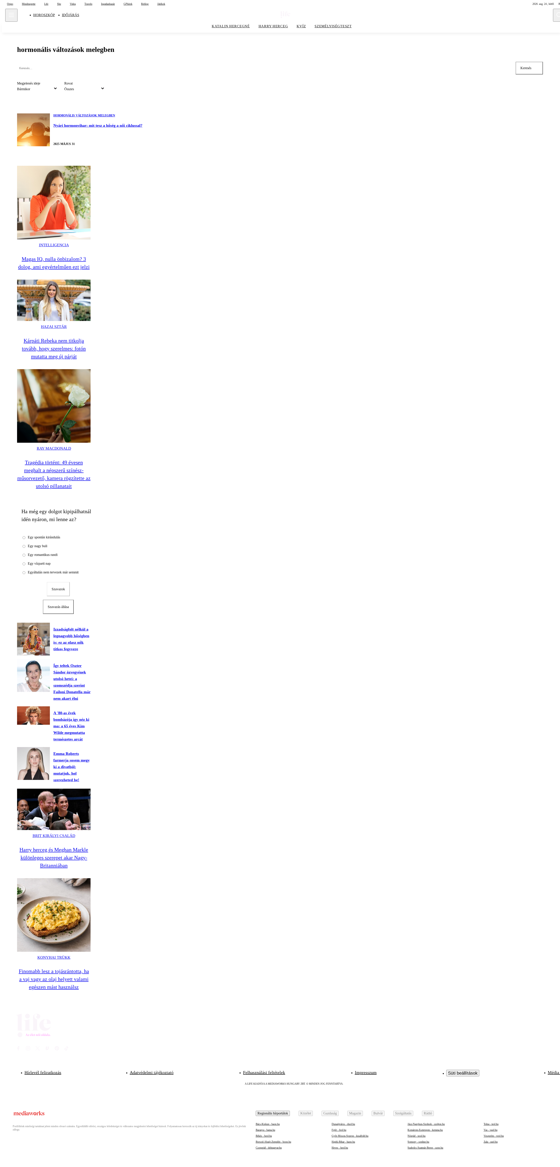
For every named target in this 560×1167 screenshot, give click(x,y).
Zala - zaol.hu (491, 1141)
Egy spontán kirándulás (44, 537)
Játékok (161, 3)
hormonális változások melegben (84, 115)
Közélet (305, 1113)
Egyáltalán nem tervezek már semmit (53, 572)
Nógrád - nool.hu (416, 1135)
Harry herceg (273, 26)
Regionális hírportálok (272, 1113)
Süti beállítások (463, 1073)
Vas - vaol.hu (490, 1130)
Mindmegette (28, 3)
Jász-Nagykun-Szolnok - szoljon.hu (426, 1124)
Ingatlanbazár (108, 3)
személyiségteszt (333, 26)
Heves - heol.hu (340, 1147)
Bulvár (378, 1113)
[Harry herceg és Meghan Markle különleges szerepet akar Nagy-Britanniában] (54, 809)
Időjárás (70, 15)
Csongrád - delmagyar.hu (269, 1147)
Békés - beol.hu (264, 1135)
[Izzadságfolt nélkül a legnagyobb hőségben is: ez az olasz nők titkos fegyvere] (33, 639)
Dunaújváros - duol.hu (343, 1124)
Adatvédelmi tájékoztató (151, 1072)
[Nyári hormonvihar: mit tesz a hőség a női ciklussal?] (33, 129)
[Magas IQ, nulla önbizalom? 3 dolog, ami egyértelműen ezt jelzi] (54, 202)
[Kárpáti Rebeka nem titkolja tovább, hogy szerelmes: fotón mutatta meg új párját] (54, 300)
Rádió (428, 1113)
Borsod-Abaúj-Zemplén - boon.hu (273, 1141)
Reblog (145, 3)
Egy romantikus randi (43, 555)
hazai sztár (54, 326)
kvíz (301, 26)
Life (46, 3)
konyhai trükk (53, 957)
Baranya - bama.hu (265, 1130)
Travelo (88, 3)
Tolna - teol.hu (491, 1124)
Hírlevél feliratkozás (42, 1072)
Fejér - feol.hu (339, 1130)
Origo (10, 3)
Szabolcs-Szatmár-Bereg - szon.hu (425, 1147)
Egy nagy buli (37, 546)
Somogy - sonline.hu (418, 1141)
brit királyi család (54, 836)
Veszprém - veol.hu (494, 1135)
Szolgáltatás (403, 1113)
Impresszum (366, 1072)
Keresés (525, 68)
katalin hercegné (231, 26)
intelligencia (54, 245)
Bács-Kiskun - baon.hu (268, 1124)
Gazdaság (330, 1113)
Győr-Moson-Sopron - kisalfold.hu (350, 1135)
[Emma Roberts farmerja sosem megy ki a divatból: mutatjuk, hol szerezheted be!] (33, 763)
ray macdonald (54, 448)
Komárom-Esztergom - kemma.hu (425, 1130)
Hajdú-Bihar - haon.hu (343, 1141)
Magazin (355, 1113)
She (59, 3)
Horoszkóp (44, 15)
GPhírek (128, 3)
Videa (73, 3)
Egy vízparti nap (39, 563)
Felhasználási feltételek (264, 1072)
